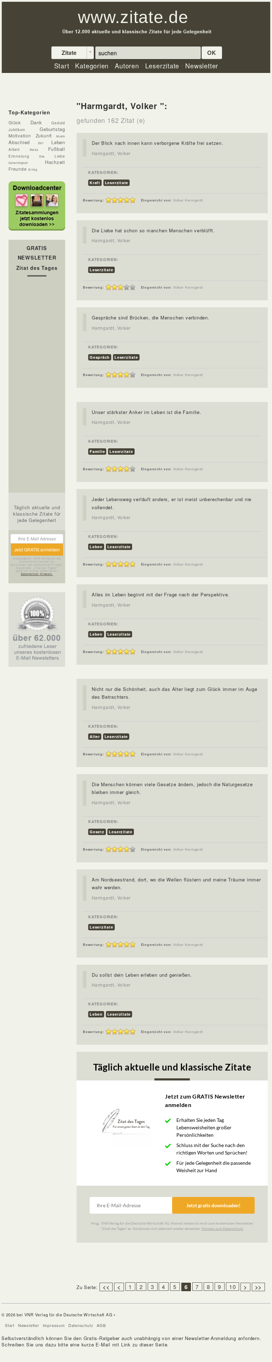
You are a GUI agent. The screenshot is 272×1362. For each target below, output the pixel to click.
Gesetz (97, 831)
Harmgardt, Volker (111, 153)
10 (232, 1286)
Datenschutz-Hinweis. (37, 574)
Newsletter (28, 1325)
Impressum (54, 1325)
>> (258, 1287)
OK (211, 53)
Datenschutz (81, 1325)
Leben (96, 546)
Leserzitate (117, 182)
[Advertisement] (36, 386)
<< (106, 1287)
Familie (97, 451)
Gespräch (100, 357)
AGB (101, 1325)
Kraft (95, 182)
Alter (95, 736)
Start (10, 1325)
